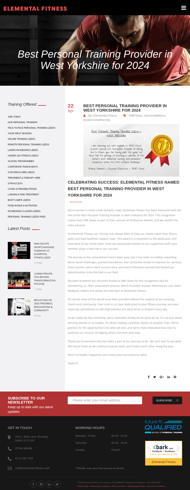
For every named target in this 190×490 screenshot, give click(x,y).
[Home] (33, 8)
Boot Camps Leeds (19, 200)
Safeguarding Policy (136, 486)
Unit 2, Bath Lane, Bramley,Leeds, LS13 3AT (31, 438)
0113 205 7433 (24, 458)
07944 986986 (23, 448)
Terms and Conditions (156, 486)
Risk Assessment (119, 486)
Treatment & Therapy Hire (24, 178)
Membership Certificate (100, 486)
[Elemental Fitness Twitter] (57, 484)
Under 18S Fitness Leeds (23, 155)
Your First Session (20, 133)
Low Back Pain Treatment (23, 194)
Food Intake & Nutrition (22, 205)
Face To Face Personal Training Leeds (31, 128)
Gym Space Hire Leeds (21, 172)
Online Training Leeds (21, 139)
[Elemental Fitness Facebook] (33, 484)
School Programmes (21, 161)
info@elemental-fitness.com (32, 468)
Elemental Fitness (164, 462)
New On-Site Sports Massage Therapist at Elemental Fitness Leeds (44, 250)
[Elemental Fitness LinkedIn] (49, 484)
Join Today (14, 117)
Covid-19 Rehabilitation (22, 189)
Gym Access (15, 183)
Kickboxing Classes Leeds (24, 211)
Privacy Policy (83, 486)
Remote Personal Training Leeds (28, 144)
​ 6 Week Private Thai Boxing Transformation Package (44, 279)
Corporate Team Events (23, 166)
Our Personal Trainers (22, 122)
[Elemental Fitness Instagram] (41, 484)
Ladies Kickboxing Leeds (23, 150)
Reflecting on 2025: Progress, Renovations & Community (43, 305)
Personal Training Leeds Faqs (26, 216)
